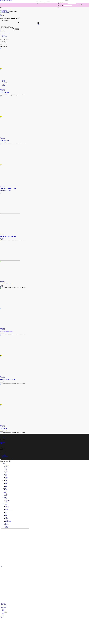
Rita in (59, 7)
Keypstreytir (5, 82)
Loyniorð (61, 5)
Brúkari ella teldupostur (63, 3)
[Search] (77, 5)
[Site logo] (42, 6)
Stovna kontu (62, 2)
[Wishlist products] (79, 5)
